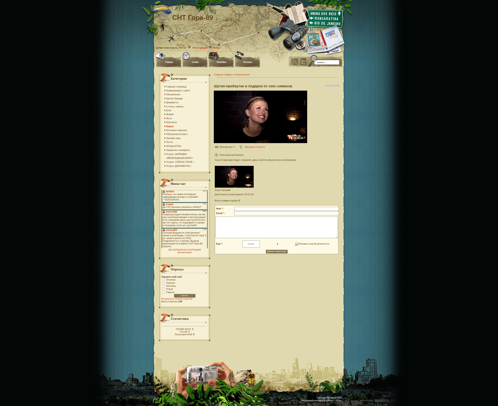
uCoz (338, 400)
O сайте (195, 62)
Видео (228, 74)
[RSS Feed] (294, 61)
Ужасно (170, 292)
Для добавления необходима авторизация (184, 251)
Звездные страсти (255, 147)
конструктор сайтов (323, 400)
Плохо (169, 289)
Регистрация (200, 47)
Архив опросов (184, 299)
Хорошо (170, 283)
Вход (217, 47)
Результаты (167, 299)
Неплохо (171, 286)
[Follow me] (303, 61)
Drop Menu (221, 62)
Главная (169, 62)
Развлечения (242, 74)
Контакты (247, 62)
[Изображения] (234, 177)
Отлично (171, 279)
